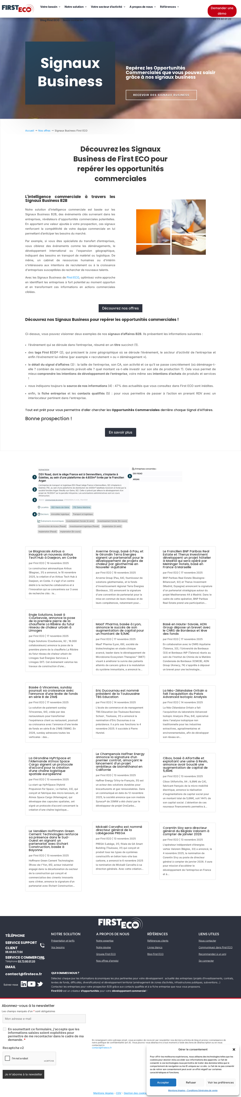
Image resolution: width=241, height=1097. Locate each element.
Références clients (157, 940)
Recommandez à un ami (212, 953)
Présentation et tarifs (62, 940)
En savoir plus (120, 432)
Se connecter (206, 960)
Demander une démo (222, 10)
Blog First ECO (49, 20)
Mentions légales (103, 1093)
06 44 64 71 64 (14, 951)
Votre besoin (48, 6)
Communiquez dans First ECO (216, 947)
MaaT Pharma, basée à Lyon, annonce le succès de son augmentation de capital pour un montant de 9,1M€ (120, 629)
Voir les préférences (221, 1082)
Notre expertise (104, 940)
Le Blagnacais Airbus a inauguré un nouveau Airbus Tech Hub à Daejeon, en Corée (53, 554)
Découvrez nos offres (120, 308)
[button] (234, 1049)
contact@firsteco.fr (23, 973)
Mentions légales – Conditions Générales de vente (193, 1090)
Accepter (163, 1082)
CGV (118, 1093)
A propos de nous (141, 6)
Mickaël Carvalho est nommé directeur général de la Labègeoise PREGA (119, 830)
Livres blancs (154, 947)
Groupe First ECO (106, 953)
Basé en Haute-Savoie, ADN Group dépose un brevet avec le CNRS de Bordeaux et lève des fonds (186, 629)
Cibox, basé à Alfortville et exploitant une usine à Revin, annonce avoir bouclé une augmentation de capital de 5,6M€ (185, 764)
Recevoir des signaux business (161, 95)
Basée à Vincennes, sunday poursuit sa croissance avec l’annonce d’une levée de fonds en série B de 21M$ (53, 692)
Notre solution (74, 6)
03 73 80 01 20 (26, 961)
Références (168, 6)
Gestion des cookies (136, 1093)
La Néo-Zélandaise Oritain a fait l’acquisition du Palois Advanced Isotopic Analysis (185, 693)
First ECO (73, 277)
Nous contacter (73, 20)
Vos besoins (58, 947)
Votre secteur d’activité (106, 6)
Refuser (191, 1082)
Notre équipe (103, 947)
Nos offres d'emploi (107, 960)
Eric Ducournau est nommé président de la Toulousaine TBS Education (118, 693)
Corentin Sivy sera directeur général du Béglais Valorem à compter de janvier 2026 (186, 831)
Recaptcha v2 (13, 1048)
